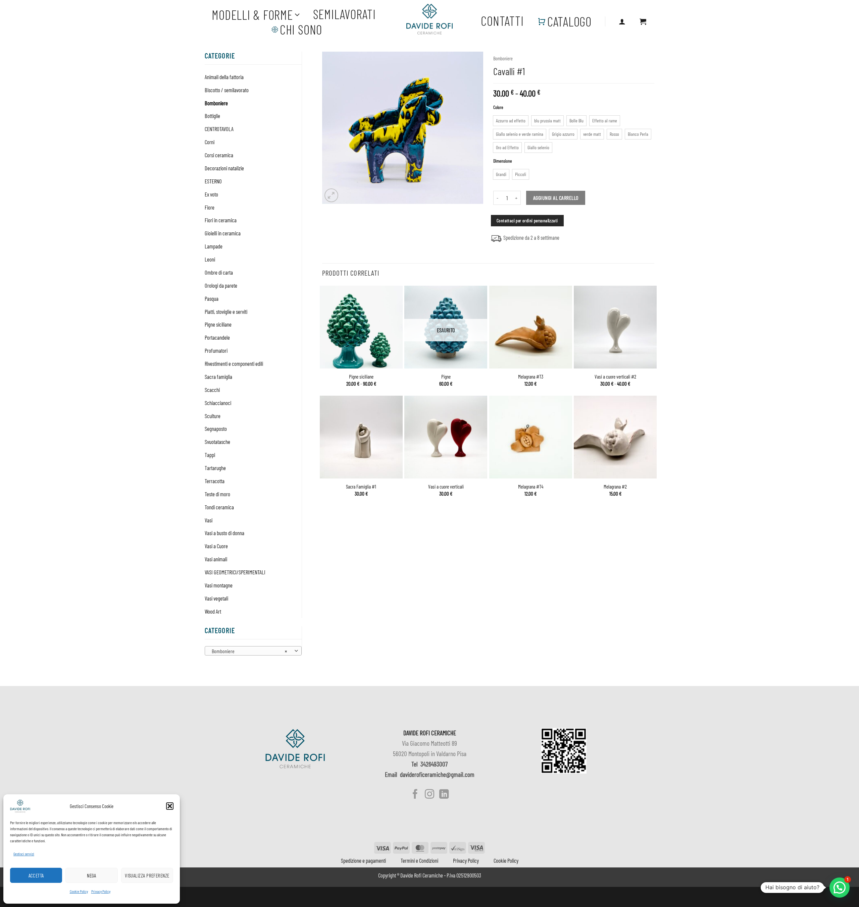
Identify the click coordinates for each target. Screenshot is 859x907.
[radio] (510, 121)
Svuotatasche (217, 441)
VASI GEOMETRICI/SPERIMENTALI (235, 572)
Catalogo (569, 21)
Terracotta (214, 480)
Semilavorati (344, 14)
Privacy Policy (100, 891)
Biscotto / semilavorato (227, 90)
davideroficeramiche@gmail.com (437, 774)
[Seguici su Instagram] (429, 794)
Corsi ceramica (219, 155)
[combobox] (253, 651)
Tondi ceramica (219, 507)
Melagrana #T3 (530, 377)
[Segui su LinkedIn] (443, 794)
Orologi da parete (221, 285)
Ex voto (211, 194)
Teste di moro (217, 494)
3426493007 (434, 764)
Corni (209, 141)
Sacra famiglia (218, 376)
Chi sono (301, 29)
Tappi (210, 454)
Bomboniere (216, 103)
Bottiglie (212, 115)
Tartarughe (215, 467)
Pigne (446, 377)
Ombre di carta (219, 272)
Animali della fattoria (224, 76)
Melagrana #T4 (530, 487)
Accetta (36, 875)
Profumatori (216, 350)
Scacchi (212, 389)
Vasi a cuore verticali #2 (615, 377)
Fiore (209, 207)
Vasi (208, 520)
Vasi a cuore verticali (446, 487)
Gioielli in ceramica (223, 233)
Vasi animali (216, 559)
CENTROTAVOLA (219, 128)
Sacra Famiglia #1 (361, 487)
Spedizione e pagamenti (363, 860)
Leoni (210, 259)
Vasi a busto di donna (224, 532)
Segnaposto (216, 428)
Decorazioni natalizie (224, 168)
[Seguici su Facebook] (415, 794)
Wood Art (213, 611)
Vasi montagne (219, 585)
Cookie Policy (79, 891)
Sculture (212, 415)
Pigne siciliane (218, 324)
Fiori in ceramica (221, 220)
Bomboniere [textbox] (249, 651)
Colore (498, 107)
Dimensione (502, 161)
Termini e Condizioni (419, 860)
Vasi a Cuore (216, 546)
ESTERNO (213, 181)
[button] (169, 806)
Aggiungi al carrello (555, 197)
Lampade (213, 246)
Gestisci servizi (23, 853)
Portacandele (217, 337)
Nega (91, 875)
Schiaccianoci (218, 402)
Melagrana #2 (615, 487)
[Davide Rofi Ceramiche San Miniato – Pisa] (429, 19)
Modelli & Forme (252, 14)
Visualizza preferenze (147, 875)
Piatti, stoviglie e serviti (226, 311)
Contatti (502, 21)
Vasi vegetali (216, 598)
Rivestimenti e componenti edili (234, 363)
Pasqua (211, 298)
